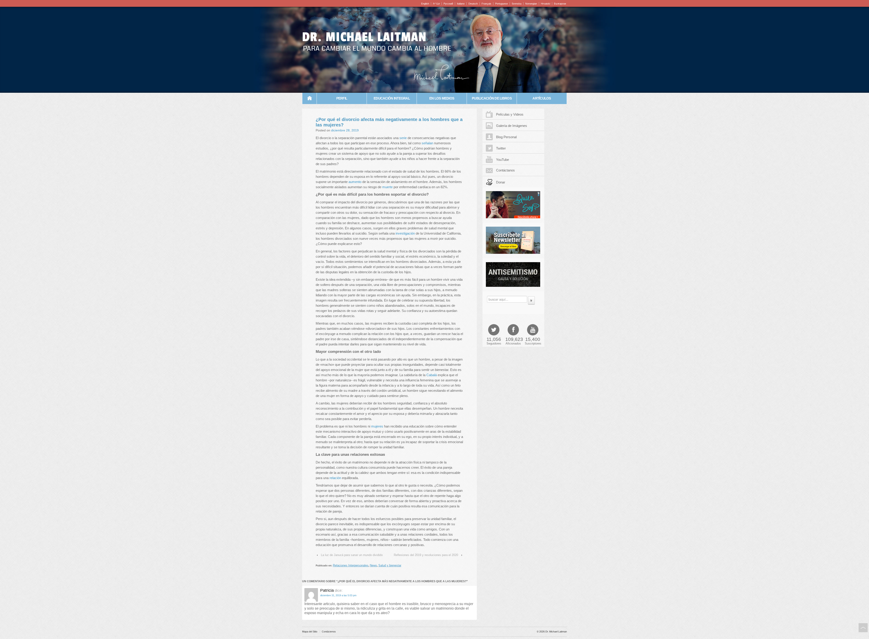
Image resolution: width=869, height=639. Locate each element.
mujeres (377, 426)
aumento (355, 182)
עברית (436, 3)
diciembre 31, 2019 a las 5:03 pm (338, 595)
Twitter (501, 148)
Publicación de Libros (492, 98)
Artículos (541, 98)
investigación (405, 233)
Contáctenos (329, 631)
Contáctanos (505, 170)
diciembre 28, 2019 (345, 130)
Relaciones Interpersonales (350, 565)
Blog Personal (506, 137)
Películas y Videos (509, 114)
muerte (387, 187)
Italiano (461, 3)
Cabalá (432, 375)
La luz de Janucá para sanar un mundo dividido (352, 555)
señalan (427, 143)
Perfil (341, 98)
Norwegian (531, 3)
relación (335, 478)
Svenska (516, 3)
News (373, 565)
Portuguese (501, 3)
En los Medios (441, 98)
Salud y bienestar (389, 565)
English (425, 3)
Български (560, 3)
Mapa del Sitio (309, 631)
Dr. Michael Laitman (364, 37)
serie (403, 138)
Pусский (448, 3)
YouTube (502, 160)
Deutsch (473, 3)
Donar (500, 182)
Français (486, 3)
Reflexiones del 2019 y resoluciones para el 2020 (426, 555)
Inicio (309, 98)
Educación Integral (392, 98)
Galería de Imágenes (511, 126)
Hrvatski (545, 3)
